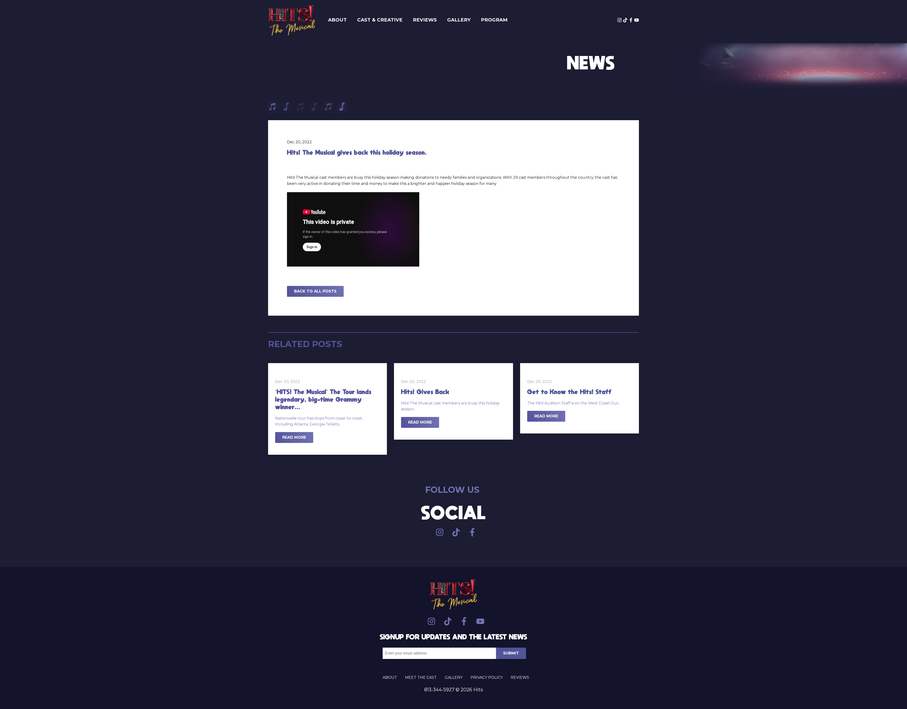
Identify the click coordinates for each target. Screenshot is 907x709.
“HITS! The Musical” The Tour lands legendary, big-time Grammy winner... (323, 399)
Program (494, 20)
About (337, 20)
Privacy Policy (487, 677)
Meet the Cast (421, 677)
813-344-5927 (439, 689)
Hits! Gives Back (425, 392)
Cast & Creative (379, 20)
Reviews (425, 20)
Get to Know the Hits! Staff (569, 392)
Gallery (459, 20)
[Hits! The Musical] (291, 21)
